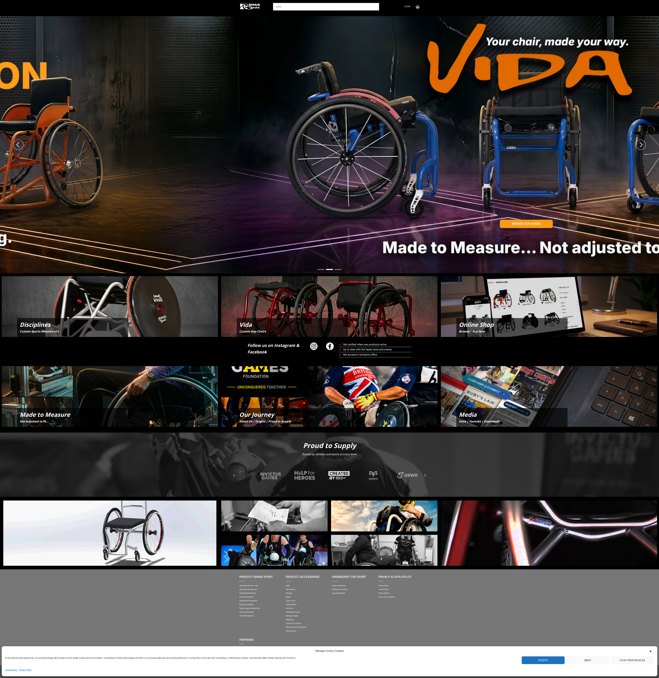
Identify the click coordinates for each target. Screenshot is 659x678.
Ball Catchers (290, 589)
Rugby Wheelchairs (246, 604)
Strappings (290, 619)
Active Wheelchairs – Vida (248, 586)
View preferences (632, 660)
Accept (543, 660)
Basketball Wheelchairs (247, 593)
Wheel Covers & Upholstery (296, 627)
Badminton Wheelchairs (248, 589)
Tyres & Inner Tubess (293, 623)
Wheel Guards (291, 631)
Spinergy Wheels (292, 616)
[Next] (640, 144)
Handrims (289, 608)
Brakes (288, 597)
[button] (652, 651)
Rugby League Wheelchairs (249, 608)
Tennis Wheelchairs (246, 612)
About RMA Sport (338, 593)
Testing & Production (340, 589)
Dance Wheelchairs (246, 597)
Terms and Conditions (386, 597)
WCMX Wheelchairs (246, 616)
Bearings (289, 593)
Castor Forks (290, 601)
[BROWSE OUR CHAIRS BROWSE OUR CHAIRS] (329, 144)
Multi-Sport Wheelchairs (248, 601)
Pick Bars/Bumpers (293, 612)
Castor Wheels (291, 604)
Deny (587, 660)
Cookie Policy (11, 670)
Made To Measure (338, 586)
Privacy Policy (25, 670)
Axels (288, 586)
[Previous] (18, 144)
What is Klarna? (384, 593)
